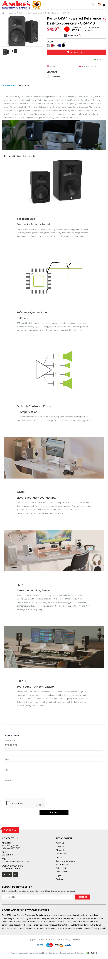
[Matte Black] (63, 45)
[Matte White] (56, 45)
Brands (59, 857)
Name (7, 748)
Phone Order (61, 871)
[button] (92, 4)
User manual (55, 76)
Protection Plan (62, 864)
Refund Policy (62, 868)
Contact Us (60, 846)
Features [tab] (24, 85)
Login (58, 875)
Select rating (10, 740)
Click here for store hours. (13, 868)
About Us (60, 843)
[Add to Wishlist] (104, 19)
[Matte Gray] (48, 45)
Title (6, 770)
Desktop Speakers (52, 13)
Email (7, 759)
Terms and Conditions (65, 861)
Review (8, 780)
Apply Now (73, 35)
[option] (22, 31)
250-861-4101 (8, 854)
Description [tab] (8, 85)
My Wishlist (61, 850)
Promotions (61, 853)
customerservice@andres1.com (15, 861)
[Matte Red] (52, 45)
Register (59, 879)
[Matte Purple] (59, 45)
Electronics (12, 13)
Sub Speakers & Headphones (30, 13)
